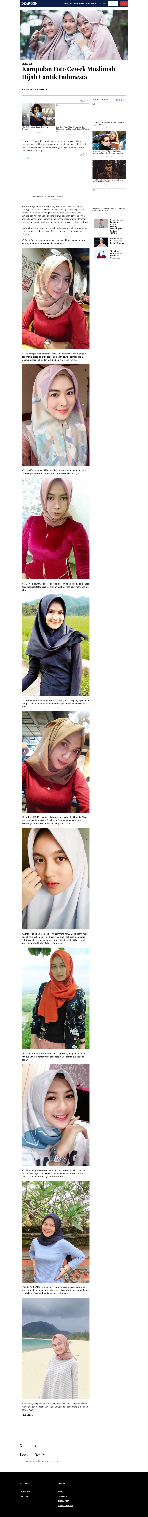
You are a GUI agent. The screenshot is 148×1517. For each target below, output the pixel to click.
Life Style (27, 63)
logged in (36, 1461)
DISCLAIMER (63, 1501)
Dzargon (29, 3)
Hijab (24, 1415)
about (61, 1492)
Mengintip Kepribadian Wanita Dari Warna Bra (116, 254)
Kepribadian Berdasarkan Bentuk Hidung (117, 241)
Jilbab (30, 1415)
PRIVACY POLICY (65, 1505)
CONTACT (62, 1496)
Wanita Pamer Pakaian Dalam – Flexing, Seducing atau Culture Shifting (116, 226)
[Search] (124, 3)
